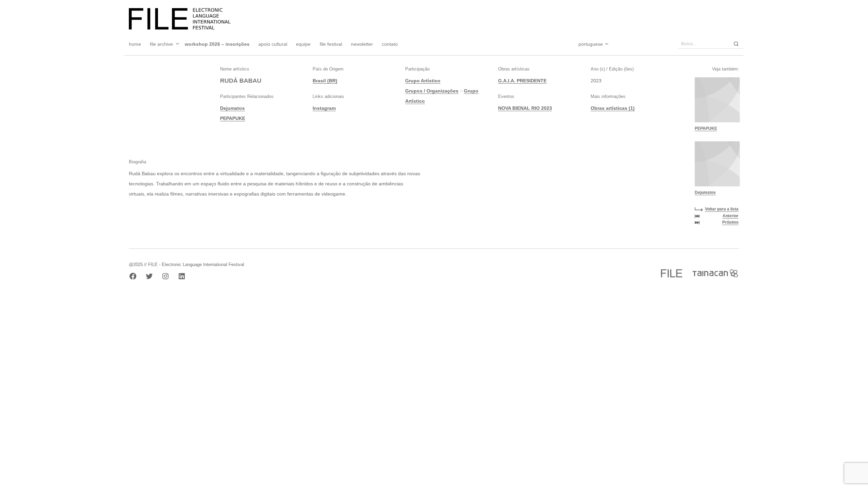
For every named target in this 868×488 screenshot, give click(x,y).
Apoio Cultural (272, 44)
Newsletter (362, 44)
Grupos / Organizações (431, 91)
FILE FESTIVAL (331, 44)
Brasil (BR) (325, 80)
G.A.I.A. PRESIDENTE (522, 80)
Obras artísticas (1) (613, 108)
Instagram (324, 108)
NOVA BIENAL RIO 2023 (525, 108)
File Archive (161, 44)
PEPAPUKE (232, 118)
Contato (390, 44)
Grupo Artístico (422, 80)
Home (135, 44)
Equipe (303, 44)
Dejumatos (232, 108)
